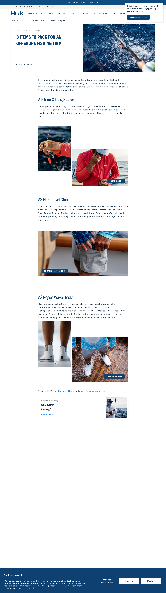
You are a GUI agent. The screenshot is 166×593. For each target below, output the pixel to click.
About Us (14, 7)
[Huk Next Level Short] (83, 253)
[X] (27, 64)
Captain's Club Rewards (28, 7)
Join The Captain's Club (138, 17)
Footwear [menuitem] (84, 13)
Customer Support (46, 7)
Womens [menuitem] (62, 13)
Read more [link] (46, 414)
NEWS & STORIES (23, 21)
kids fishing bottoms (64, 391)
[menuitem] (15, 7)
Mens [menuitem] (50, 13)
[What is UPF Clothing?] (116, 407)
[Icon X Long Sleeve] (83, 156)
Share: (19, 64)
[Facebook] (24, 64)
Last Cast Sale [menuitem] (119, 13)
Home (13, 21)
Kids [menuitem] (73, 13)
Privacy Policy (29, 588)
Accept (129, 580)
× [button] (161, 4)
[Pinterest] (31, 64)
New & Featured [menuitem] (35, 13)
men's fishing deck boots (91, 391)
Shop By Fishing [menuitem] (101, 13)
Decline (151, 580)
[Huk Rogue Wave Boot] (83, 351)
